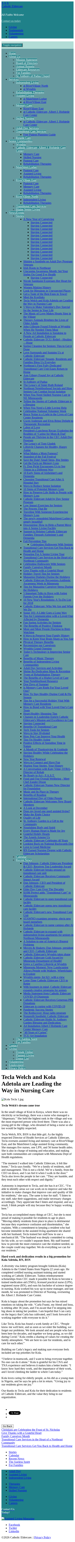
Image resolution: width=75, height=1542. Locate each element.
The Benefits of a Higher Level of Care (45, 677)
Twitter (13, 1528)
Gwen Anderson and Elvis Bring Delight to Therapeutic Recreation (48, 422)
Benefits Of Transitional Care (40, 726)
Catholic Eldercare (12, 6)
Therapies (14, 1483)
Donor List (22, 1058)
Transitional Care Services (31, 131)
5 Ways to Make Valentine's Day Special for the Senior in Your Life (46, 308)
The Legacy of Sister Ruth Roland (43, 385)
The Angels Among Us (36, 837)
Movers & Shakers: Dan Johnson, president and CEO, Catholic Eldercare (48, 949)
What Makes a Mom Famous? (40, 453)
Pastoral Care (31, 160)
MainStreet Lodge (26, 167)
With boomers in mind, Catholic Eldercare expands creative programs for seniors (47, 988)
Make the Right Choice (36, 814)
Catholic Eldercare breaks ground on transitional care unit (44, 871)
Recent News (23, 860)
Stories (20, 215)
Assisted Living (25, 95)
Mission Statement (26, 59)
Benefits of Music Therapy (38, 658)
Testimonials (16, 30)
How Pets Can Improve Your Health (44, 736)
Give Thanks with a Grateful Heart (43, 570)
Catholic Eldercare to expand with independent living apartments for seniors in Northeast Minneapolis (48, 935)
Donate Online (24, 1051)
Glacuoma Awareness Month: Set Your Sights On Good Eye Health (45, 273)
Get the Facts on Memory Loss (41, 463)
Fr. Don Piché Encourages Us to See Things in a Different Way (44, 468)
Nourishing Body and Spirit (39, 827)
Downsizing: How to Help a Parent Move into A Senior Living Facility (47, 526)
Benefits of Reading (34, 794)
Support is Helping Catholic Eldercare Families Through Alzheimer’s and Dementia (45, 534)
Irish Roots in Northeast (37, 267)
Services (13, 79)
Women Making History (37, 287)
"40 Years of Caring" (35, 1032)
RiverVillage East (33, 108)
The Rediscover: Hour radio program (44, 1012)
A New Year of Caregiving (38, 219)
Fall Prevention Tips (34, 541)
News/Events (16, 212)
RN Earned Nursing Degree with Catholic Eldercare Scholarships (47, 852)
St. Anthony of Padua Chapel (33, 76)
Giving (13, 27)
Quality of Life (31, 817)
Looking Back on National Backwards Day (48, 843)
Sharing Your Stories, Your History (43, 765)
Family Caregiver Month (37, 567)
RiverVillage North (27, 196)
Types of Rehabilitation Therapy (41, 674)
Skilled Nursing (25, 118)
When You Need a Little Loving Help (45, 407)
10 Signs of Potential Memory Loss (43, 489)
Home (12, 53)
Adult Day (15, 1471)
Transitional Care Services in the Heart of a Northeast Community (48, 559)
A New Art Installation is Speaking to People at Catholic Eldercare (44, 334)
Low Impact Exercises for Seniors (42, 505)
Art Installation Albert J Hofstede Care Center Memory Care (45, 1027)
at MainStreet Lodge (35, 98)
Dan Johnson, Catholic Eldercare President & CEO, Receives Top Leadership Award (47, 865)
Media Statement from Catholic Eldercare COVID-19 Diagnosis (47, 995)
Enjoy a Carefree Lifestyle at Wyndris (45, 964)
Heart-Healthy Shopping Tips (40, 713)
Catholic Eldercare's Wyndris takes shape (46, 954)
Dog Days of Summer (36, 684)
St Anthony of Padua (35, 381)
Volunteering (16, 33)
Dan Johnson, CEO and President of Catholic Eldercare (44, 884)
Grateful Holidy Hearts (36, 834)
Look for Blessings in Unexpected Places (47, 290)
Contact (13, 1045)
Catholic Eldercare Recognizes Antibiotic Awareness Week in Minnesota (47, 582)
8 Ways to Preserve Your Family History (46, 635)
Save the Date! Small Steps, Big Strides (46, 459)
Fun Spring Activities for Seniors (42, 622)
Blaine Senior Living (28, 209)
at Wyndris (29, 89)
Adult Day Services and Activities (42, 668)
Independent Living (27, 82)
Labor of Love (31, 427)
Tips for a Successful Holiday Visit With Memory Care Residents (46, 702)
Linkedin (14, 1531)
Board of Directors (27, 63)
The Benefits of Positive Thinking (42, 625)
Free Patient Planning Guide (39, 134)
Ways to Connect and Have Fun (41, 762)
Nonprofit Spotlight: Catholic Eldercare (45, 1016)
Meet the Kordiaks (34, 297)
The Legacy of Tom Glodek (39, 443)
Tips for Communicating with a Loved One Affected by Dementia (48, 617)
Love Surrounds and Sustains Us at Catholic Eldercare (43, 354)
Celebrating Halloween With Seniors (52, 544)
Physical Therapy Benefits (38, 642)
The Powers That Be (35, 508)
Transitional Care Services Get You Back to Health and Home (36, 1445)
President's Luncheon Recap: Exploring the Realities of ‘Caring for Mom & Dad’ (48, 432)
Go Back (7, 1426)
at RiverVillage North (35, 85)
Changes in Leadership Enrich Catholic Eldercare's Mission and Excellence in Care (48, 718)
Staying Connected (41, 222)
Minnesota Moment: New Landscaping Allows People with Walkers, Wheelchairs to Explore (47, 970)
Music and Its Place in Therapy (41, 791)
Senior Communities (20, 141)
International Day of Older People (42, 798)
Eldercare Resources (28, 69)
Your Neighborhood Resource (40, 681)
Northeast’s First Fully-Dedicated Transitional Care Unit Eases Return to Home (45, 369)
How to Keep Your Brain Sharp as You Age (48, 638)
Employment (16, 1064)
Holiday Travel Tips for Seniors (41, 573)
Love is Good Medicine (37, 847)
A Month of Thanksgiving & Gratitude (45, 749)
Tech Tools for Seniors (36, 729)
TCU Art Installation (35, 1035)
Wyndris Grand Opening (37, 648)
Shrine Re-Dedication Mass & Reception (46, 671)
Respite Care (23, 137)
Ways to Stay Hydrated (36, 733)
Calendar (21, 856)
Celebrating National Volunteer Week (44, 411)
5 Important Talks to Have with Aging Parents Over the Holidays (45, 595)
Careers (13, 36)
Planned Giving (25, 1055)
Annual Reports (25, 66)
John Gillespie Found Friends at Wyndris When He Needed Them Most (46, 328)
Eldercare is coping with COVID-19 (44, 1006)
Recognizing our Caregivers (39, 645)
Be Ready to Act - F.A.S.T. (39, 775)
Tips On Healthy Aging (36, 739)
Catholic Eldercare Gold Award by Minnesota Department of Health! (43, 959)
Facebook (14, 1524)
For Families (23, 72)
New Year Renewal (34, 759)
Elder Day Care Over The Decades (43, 889)
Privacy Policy (17, 1068)
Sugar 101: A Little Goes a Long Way (45, 612)
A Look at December (35, 807)
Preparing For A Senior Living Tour (43, 554)
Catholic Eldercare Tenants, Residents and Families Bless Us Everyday (47, 360)
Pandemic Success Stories (38, 1009)
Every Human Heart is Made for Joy (44, 830)
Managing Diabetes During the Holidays (46, 577)
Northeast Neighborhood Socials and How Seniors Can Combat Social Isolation (47, 390)
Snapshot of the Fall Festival (39, 456)
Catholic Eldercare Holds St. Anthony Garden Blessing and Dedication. (45, 1021)
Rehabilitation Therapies (30, 92)
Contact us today (11, 20)
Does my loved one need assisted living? (46, 811)
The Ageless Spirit (26, 1038)
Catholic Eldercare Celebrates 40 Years (45, 840)
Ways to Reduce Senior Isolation (42, 485)
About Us (14, 56)
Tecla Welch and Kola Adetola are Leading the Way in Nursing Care (48, 302)
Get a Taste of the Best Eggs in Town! (45, 293)
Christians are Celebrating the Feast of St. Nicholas (30, 1429)
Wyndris (21, 144)
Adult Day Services (27, 128)
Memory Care (24, 105)
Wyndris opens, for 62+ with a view (44, 977)
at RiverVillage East (34, 102)
